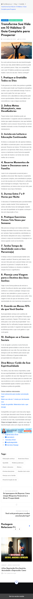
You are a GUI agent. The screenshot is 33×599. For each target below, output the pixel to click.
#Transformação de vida (10, 480)
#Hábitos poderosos (17, 463)
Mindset (4, 565)
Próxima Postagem (22, 511)
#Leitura (19, 467)
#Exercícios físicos (23, 458)
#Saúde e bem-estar (24, 471)
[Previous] (15, 529)
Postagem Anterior (11, 491)
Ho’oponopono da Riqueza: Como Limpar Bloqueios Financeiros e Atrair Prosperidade (16, 496)
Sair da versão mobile (16, 596)
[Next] (19, 529)
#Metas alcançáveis (8, 471)
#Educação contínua (8, 458)
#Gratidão (5, 463)
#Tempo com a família (9, 475)
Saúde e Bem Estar (14, 565)
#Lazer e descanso (8, 467)
